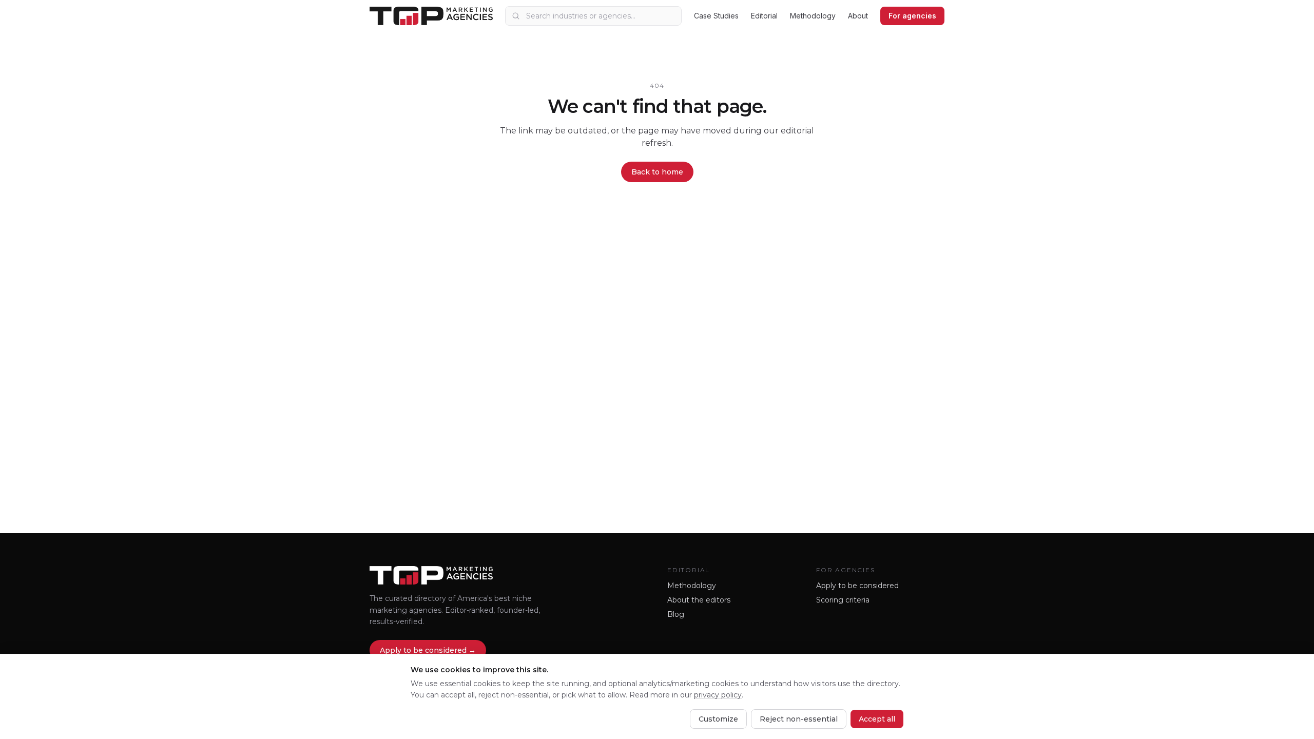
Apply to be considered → (428, 650)
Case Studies (716, 15)
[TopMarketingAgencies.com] (431, 16)
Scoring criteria (842, 600)
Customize (718, 719)
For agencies (912, 15)
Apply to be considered (857, 585)
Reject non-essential (799, 719)
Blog (675, 614)
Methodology (813, 15)
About (858, 15)
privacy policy (718, 694)
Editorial (764, 15)
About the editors (698, 600)
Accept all (877, 719)
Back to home (657, 172)
